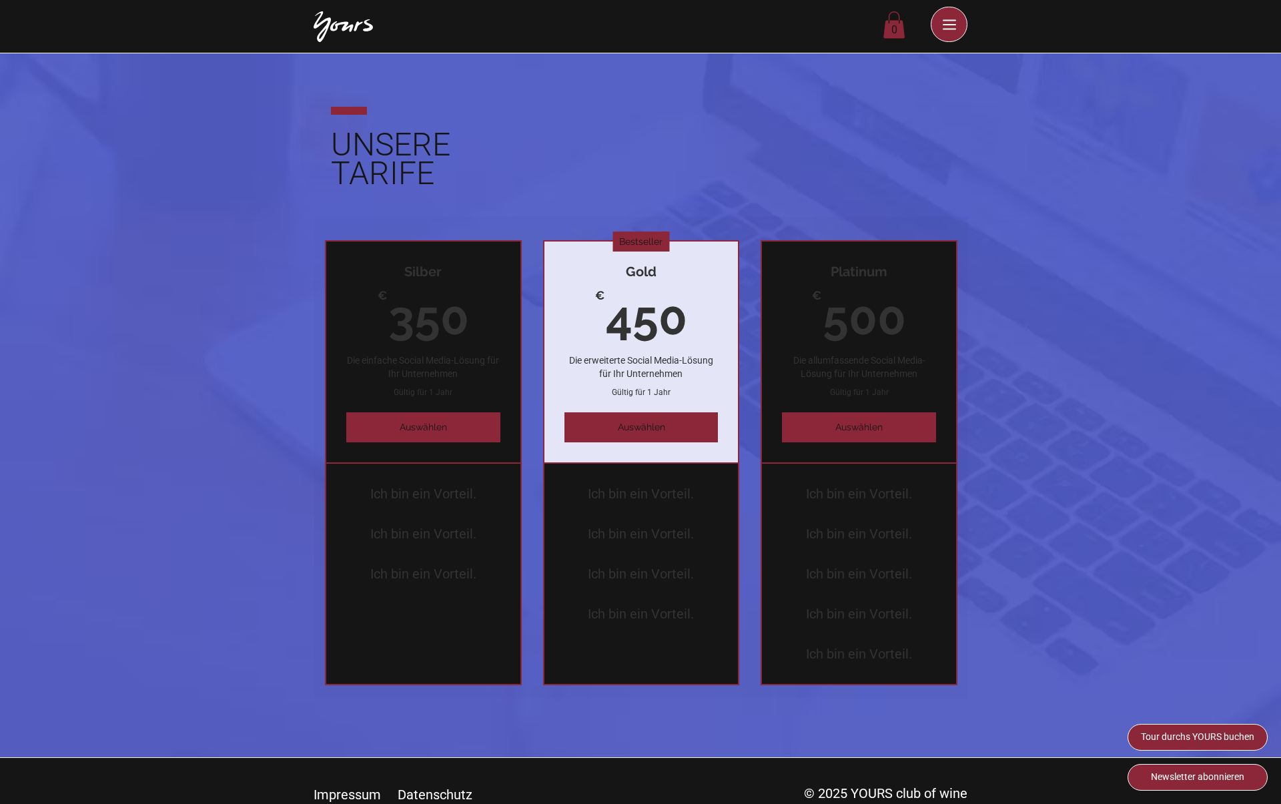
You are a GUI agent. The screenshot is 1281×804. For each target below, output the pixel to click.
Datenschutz (435, 795)
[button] (894, 25)
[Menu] (949, 24)
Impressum (347, 795)
